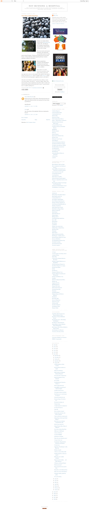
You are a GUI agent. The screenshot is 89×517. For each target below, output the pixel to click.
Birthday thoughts (57, 450)
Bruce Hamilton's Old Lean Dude (58, 164)
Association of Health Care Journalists (59, 337)
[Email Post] (43, 87)
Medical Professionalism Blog (57, 234)
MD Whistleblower (55, 284)
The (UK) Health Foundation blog (58, 240)
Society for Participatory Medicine (58, 142)
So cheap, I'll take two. (58, 407)
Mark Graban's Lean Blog (57, 176)
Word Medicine (55, 151)
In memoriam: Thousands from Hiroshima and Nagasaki (60, 442)
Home (36, 119)
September (57, 360)
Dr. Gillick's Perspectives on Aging (58, 265)
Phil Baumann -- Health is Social (58, 235)
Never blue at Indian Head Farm (60, 429)
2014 (55, 348)
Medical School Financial (57, 287)
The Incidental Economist (57, 243)
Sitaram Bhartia (55, 140)
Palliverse (54, 132)
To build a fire (57, 445)
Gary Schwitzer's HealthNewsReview (59, 204)
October (56, 359)
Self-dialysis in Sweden (58, 436)
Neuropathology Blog (56, 289)
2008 (55, 495)
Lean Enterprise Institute (56, 173)
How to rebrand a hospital (59, 411)
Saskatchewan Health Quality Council (59, 185)
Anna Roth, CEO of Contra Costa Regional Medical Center (58, 314)
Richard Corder (55, 137)
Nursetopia (54, 290)
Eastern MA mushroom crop (59, 397)
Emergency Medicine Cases (57, 272)
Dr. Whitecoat (54, 270)
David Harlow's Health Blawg (57, 199)
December (57, 355)
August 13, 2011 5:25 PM (31, 106)
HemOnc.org (54, 281)
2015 (55, 346)
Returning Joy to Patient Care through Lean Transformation (59, 183)
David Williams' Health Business (58, 201)
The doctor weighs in (56, 245)
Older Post (48, 119)
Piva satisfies (56, 380)
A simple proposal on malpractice (60, 405)
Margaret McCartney (56, 286)
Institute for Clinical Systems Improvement (57, 122)
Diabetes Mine (55, 115)
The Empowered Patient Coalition (58, 143)
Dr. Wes (53, 268)
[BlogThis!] (23, 89)
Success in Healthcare (56, 238)
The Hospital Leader (56, 306)
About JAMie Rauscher (29, 96)
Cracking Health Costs (56, 114)
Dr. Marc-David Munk (56, 267)
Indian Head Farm (46, 42)
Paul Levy (56, 15)
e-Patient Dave (55, 156)
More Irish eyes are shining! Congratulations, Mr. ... (59, 421)
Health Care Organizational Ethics (58, 279)
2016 (55, 345)
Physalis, (31, 75)
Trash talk (56, 409)
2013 (55, 350)
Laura (26, 109)
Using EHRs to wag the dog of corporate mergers (60, 388)
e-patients (54, 157)
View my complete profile (58, 23)
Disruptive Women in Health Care (58, 202)
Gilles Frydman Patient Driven (58, 118)
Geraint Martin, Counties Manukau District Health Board (58, 325)
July (56, 478)
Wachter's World (55, 308)
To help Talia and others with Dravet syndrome (59, 413)
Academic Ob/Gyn (55, 255)
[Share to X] (25, 89)
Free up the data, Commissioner (60, 375)
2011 (55, 354)
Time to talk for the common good (60, 416)
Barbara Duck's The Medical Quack (58, 194)
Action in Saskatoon (58, 432)
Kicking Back (54, 221)
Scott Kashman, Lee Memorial (57, 330)
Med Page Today (55, 229)
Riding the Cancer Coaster (57, 138)
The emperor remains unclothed (60, 392)
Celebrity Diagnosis (56, 111)
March (56, 486)
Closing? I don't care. (58, 440)
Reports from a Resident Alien (57, 135)
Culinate (38, 66)
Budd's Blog (54, 256)
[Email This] (22, 89)
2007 (55, 497)
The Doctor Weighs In (56, 304)
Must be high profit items (59, 385)
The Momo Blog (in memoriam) (58, 146)
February (56, 487)
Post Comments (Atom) (31, 122)
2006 (55, 499)
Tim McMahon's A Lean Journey (58, 187)
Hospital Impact (55, 215)
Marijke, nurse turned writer (57, 226)
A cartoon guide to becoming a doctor (59, 253)
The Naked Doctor (55, 148)
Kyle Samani (54, 223)
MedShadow (54, 129)
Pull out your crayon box (59, 424)
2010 (55, 492)
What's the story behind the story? (60, 438)
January (56, 489)
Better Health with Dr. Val (57, 196)
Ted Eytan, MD (55, 303)
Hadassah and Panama (58, 370)
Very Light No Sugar (56, 150)
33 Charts (54, 252)
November (57, 357)
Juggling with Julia (55, 283)
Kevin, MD (54, 220)
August (56, 362)
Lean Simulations (55, 175)
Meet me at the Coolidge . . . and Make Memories (60, 460)
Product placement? (58, 464)
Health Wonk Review (56, 213)
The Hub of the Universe (59, 390)
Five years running (57, 476)
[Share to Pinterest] (27, 89)
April (56, 484)
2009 (55, 493)
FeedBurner (62, 91)
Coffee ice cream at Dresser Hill (60, 451)
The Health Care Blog (56, 242)
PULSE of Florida (55, 131)
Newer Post (24, 119)
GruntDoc (54, 278)
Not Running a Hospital (44, 6)
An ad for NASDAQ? (58, 434)
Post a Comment (25, 117)
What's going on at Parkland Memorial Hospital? (59, 373)
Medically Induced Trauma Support (58, 178)
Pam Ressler (54, 296)
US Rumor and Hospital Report (60, 463)
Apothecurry (54, 193)
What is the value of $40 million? (60, 471)
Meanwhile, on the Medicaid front (60, 469)
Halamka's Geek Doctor (56, 205)
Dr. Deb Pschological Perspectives (58, 264)
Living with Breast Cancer (57, 124)
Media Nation (54, 232)
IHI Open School (55, 216)
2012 (55, 352)
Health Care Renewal (56, 210)
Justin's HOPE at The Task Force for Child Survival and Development (59, 169)
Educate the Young (55, 117)
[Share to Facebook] (26, 89)
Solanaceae (44, 75)
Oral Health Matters (56, 292)
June (56, 480)
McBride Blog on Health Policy (58, 227)
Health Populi (54, 212)
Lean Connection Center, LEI (57, 172)
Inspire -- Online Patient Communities (59, 120)
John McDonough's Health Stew (58, 218)
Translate (61, 105)
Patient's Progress (55, 134)
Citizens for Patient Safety (57, 112)
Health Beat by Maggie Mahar (58, 208)
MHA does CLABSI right (59, 431)
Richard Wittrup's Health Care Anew (59, 237)
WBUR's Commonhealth (56, 339)
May (56, 482)
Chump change (57, 404)
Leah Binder (54, 224)
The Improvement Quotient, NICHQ (59, 145)
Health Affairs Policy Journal (57, 207)
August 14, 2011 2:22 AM (31, 114)
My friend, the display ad (59, 402)
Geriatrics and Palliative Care (57, 276)
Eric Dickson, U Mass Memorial (58, 322)
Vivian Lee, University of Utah (58, 331)
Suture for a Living (55, 301)
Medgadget (54, 231)
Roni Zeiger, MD (55, 298)
